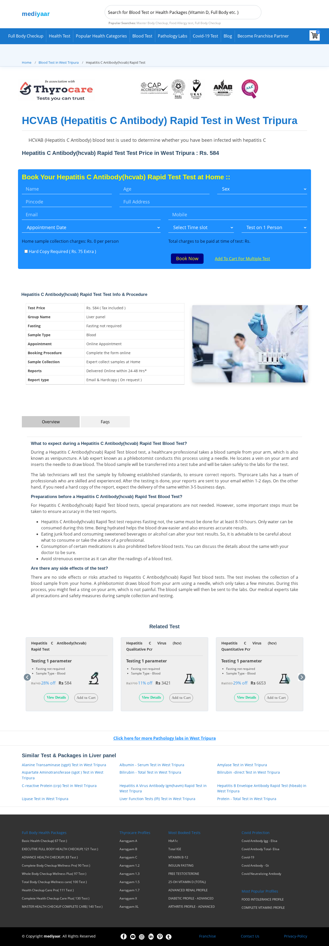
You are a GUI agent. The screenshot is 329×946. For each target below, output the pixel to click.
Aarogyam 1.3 (130, 873)
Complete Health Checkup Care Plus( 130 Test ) (55, 898)
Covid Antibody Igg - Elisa (259, 840)
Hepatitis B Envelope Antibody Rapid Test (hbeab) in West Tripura (261, 788)
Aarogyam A (128, 840)
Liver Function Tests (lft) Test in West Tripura (157, 798)
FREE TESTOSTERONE (183, 873)
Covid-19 (248, 857)
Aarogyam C (128, 857)
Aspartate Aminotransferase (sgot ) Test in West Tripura (62, 775)
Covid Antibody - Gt (255, 865)
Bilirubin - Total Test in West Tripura (150, 772)
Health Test (59, 36)
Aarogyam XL (129, 906)
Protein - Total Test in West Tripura (246, 798)
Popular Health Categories (101, 36)
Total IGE (174, 849)
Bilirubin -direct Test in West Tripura (248, 772)
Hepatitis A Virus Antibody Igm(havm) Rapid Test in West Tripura (163, 788)
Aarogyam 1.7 (130, 890)
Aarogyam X (128, 898)
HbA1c (173, 840)
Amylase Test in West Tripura (242, 764)
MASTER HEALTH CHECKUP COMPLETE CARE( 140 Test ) (62, 906)
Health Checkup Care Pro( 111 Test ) (48, 890)
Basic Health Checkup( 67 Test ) (44, 840)
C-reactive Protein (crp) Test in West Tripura (59, 785)
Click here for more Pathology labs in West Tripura (164, 738)
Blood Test (142, 36)
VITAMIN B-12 (178, 857)
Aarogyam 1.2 (130, 865)
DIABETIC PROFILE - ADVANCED (191, 898)
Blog (228, 36)
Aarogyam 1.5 (130, 882)
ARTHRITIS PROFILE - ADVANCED (191, 906)
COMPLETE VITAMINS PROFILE (263, 907)
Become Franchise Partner (263, 36)
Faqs (105, 422)
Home (26, 62)
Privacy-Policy (295, 936)
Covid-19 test (205, 36)
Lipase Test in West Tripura (45, 798)
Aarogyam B (128, 849)
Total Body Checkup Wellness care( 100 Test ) (54, 882)
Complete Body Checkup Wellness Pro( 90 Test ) (56, 865)
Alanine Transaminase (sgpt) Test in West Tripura (64, 764)
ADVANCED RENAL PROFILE (188, 890)
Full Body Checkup (25, 36)
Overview (51, 422)
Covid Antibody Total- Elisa (260, 849)
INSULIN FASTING (181, 865)
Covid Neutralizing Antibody (261, 873)
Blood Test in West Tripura (59, 62)
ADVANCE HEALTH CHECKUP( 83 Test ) (50, 857)
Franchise (207, 936)
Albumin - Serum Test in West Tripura (152, 764)
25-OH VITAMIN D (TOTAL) (187, 882)
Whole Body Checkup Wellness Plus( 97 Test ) (54, 873)
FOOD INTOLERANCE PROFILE (263, 899)
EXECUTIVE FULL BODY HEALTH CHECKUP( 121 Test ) (60, 849)
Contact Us (250, 936)
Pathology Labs (172, 36)
